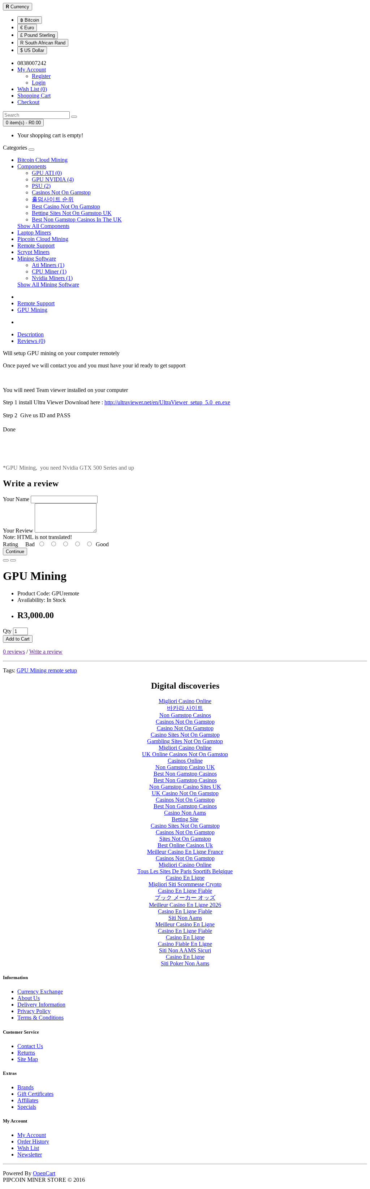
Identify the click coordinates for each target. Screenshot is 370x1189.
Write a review (46, 652)
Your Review (18, 530)
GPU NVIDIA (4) (53, 179)
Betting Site (185, 819)
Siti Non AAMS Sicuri (185, 950)
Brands (25, 1087)
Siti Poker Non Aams (185, 963)
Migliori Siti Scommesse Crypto (185, 884)
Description (30, 334)
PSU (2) (41, 186)
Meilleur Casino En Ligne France (185, 852)
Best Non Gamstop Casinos (185, 774)
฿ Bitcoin (29, 20)
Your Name (16, 499)
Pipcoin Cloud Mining (42, 239)
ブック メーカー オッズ (185, 898)
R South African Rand (42, 43)
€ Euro (27, 27)
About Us (28, 998)
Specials (26, 1107)
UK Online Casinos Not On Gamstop (185, 754)
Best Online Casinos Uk (185, 845)
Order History (33, 1141)
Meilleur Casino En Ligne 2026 (185, 905)
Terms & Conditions (40, 1017)
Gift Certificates (35, 1094)
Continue (15, 551)
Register (41, 76)
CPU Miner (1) (49, 271)
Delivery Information (41, 1004)
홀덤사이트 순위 (53, 199)
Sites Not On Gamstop (185, 839)
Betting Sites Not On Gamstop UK (72, 213)
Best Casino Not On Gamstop (66, 206)
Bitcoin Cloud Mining (42, 160)
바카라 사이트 (185, 708)
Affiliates (27, 1100)
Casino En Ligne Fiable (185, 891)
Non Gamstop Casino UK (185, 767)
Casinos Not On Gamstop (61, 192)
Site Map (27, 1059)
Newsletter (29, 1154)
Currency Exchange (40, 991)
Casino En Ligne (185, 878)
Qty (7, 631)
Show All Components (43, 226)
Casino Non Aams (185, 813)
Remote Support (36, 245)
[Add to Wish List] (6, 560)
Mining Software (36, 258)
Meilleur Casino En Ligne (185, 924)
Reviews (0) (31, 341)
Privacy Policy (34, 1011)
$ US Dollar (32, 50)
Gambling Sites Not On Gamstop (185, 741)
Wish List (28, 1148)
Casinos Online (185, 761)
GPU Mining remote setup (47, 670)
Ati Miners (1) (48, 265)
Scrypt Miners (33, 252)
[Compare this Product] (13, 560)
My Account (31, 1135)
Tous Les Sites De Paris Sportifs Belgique (185, 871)
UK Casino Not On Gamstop (185, 793)
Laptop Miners (34, 232)
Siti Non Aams (185, 918)
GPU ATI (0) (47, 173)
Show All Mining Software (48, 284)
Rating (10, 544)
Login (39, 82)
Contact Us (30, 1046)
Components (31, 166)
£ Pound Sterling (37, 35)
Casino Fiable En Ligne (185, 944)
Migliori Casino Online (185, 701)
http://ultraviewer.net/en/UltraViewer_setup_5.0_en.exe (167, 402)
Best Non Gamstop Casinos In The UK (77, 219)
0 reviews (14, 652)
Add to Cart (18, 639)
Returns (26, 1053)
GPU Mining (32, 310)
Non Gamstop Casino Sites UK (185, 787)
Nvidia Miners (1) (52, 278)
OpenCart (44, 1173)
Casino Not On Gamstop (185, 728)
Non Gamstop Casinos (185, 715)
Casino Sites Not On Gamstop (185, 735)
